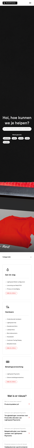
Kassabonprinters (12, 326)
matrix (27, 138)
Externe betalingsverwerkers (15, 377)
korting (21, 138)
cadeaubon (7, 138)
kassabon (6, 142)
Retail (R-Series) (10, 3)
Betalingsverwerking (14, 367)
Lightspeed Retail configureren (16, 282)
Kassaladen (10, 336)
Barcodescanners (12, 333)
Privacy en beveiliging (13, 289)
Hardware (9, 312)
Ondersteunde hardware (14, 319)
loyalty (14, 138)
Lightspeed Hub (11, 322)
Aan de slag (10, 275)
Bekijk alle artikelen (11, 293)
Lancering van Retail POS (14, 285)
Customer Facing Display (14, 340)
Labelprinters (11, 329)
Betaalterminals (11, 343)
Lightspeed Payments (13, 374)
